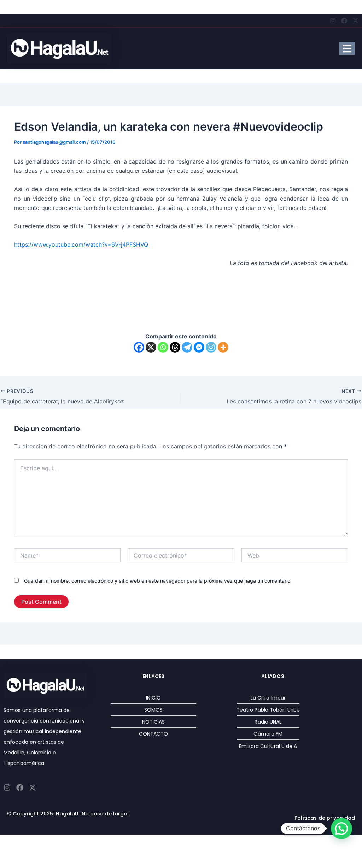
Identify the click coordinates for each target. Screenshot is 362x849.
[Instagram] (211, 347)
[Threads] (175, 347)
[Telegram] (187, 347)
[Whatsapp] (163, 347)
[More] (223, 347)
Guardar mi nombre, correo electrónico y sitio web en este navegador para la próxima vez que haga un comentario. (158, 581)
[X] (151, 347)
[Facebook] (139, 347)
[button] (341, 828)
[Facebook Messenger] (199, 347)
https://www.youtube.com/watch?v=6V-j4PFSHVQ (81, 244)
